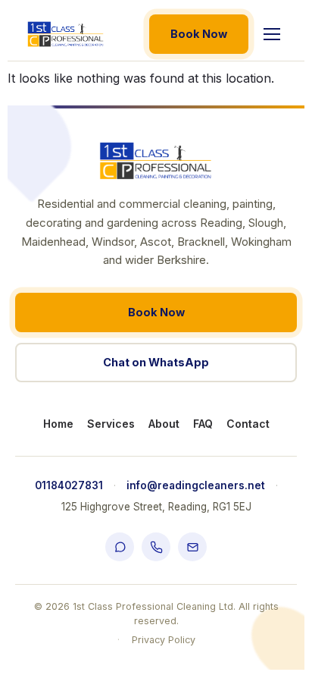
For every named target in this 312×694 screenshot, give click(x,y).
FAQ (203, 423)
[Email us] (192, 546)
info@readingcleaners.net (195, 485)
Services (111, 423)
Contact (248, 423)
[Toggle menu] (272, 34)
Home (58, 423)
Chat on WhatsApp (156, 362)
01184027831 (69, 485)
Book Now (198, 33)
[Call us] (156, 546)
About (163, 423)
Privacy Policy (163, 639)
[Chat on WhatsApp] (119, 546)
